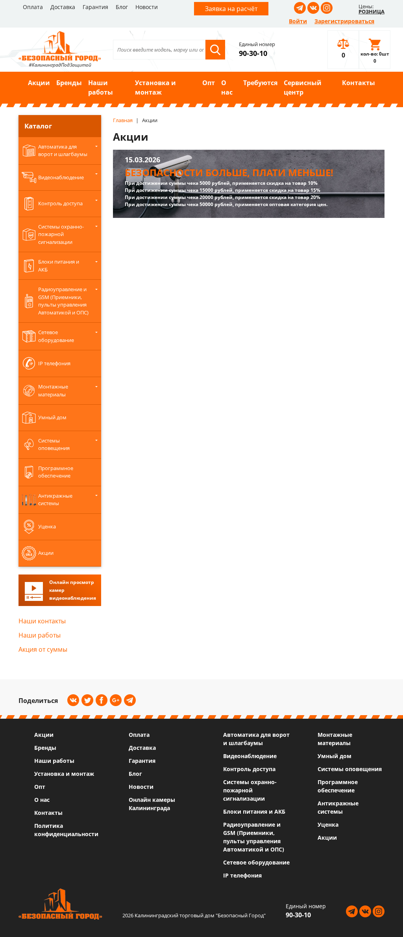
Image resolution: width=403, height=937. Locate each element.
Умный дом (334, 756)
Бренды (69, 82)
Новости (146, 7)
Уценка (328, 824)
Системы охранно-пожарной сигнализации (250, 790)
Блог (122, 7)
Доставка (62, 7)
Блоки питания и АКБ (254, 811)
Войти (298, 21)
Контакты (358, 82)
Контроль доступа (249, 769)
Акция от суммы (42, 649)
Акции (39, 82)
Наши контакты (42, 621)
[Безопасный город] (59, 45)
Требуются (260, 82)
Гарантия (95, 7)
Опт (208, 82)
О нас (227, 87)
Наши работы (100, 87)
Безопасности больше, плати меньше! (229, 172)
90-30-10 (253, 53)
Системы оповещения (350, 769)
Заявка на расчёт (231, 8)
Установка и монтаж (155, 87)
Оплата (33, 7)
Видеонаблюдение (250, 756)
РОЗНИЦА (372, 11)
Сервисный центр (303, 87)
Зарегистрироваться (344, 21)
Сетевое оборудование (256, 862)
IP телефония (242, 875)
